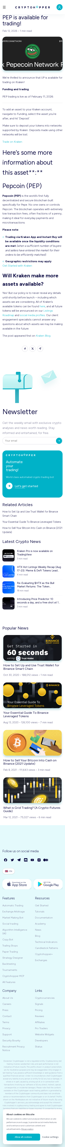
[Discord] (26, 860)
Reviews (39, 1016)
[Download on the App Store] (17, 884)
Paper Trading (10, 951)
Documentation (44, 917)
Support (7, 1034)
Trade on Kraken (12, 141)
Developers (41, 1040)
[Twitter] (12, 860)
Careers (6, 1004)
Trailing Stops (10, 945)
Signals (39, 1004)
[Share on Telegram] (40, 349)
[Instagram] (39, 860)
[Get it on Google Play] (48, 884)
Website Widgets (44, 1034)
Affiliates (40, 1022)
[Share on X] (32, 349)
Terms (5, 1022)
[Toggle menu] (4, 7)
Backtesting (9, 963)
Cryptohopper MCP (13, 976)
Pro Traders (41, 1028)
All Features (8, 982)
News (38, 929)
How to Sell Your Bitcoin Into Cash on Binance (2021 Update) (32, 530)
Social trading (10, 923)
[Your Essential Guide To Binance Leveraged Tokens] (32, 695)
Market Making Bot (12, 917)
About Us (7, 997)
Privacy (6, 1028)
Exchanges (41, 960)
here (42, 306)
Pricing (38, 1010)
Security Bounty (11, 1040)
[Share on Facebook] (25, 349)
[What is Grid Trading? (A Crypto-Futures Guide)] (32, 790)
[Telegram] (19, 860)
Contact (7, 1016)
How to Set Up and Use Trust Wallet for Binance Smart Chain (30, 513)
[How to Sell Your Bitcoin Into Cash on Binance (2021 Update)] (32, 743)
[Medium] (45, 860)
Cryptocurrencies (45, 997)
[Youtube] (32, 860)
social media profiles (32, 315)
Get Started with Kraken (17, 265)
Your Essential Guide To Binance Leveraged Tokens (31, 521)
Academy (40, 923)
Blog (37, 935)
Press (5, 1010)
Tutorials (39, 911)
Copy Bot (7, 939)
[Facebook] (5, 860)
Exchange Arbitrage (13, 911)
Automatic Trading (12, 905)
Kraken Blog (43, 335)
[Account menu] (60, 7)
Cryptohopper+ (44, 954)
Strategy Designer (12, 957)
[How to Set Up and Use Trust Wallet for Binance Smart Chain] (32, 648)
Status (38, 1046)
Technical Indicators (46, 942)
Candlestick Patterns (46, 948)
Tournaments (9, 970)
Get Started (41, 905)
